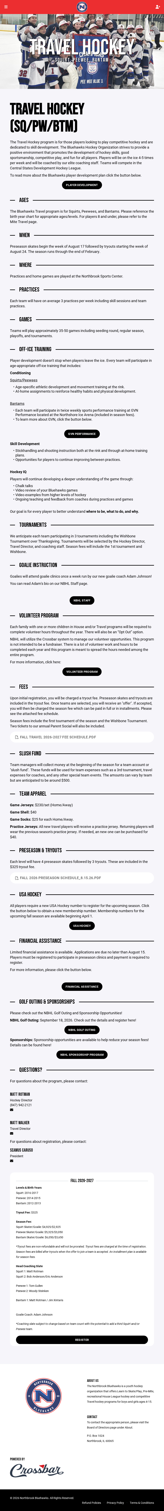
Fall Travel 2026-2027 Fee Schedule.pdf (58, 737)
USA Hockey (82, 926)
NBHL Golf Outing (81, 1030)
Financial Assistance (82, 986)
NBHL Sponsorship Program (82, 1055)
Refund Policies (91, 1503)
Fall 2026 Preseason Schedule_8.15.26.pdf (60, 877)
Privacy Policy (115, 1503)
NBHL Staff (82, 600)
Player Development (82, 185)
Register (82, 1340)
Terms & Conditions (142, 1503)
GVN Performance (82, 434)
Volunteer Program (82, 672)
